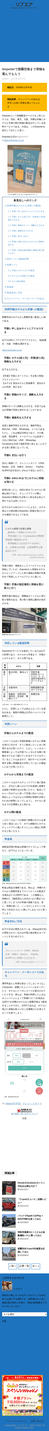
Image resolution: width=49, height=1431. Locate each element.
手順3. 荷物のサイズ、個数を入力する (28, 225)
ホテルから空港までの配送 (23, 276)
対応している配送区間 (18, 259)
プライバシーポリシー (16, 1421)
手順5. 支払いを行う (20, 236)
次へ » (35, 1266)
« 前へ (12, 1266)
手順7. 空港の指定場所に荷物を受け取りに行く (26, 251)
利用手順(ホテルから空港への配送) (24, 205)
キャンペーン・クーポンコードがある (25, 298)
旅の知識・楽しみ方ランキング (24, 1114)
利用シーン (12, 265)
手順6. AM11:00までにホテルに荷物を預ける (26, 243)
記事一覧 (24, 1266)
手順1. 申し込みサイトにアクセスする (28, 211)
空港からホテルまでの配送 (23, 270)
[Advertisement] (24, 36)
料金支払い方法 (14, 293)
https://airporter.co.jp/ (14, 140)
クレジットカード (32, 1103)
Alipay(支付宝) (13, 1103)
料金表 (10, 287)
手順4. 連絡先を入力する (22, 231)
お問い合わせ (37, 1421)
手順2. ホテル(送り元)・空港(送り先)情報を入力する (26, 218)
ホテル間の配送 (18, 281)
